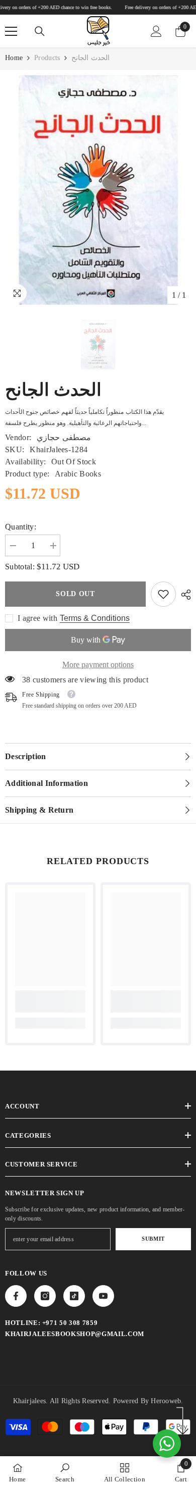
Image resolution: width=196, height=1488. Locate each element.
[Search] (40, 31)
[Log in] (156, 31)
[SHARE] (183, 594)
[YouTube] (103, 1296)
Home (14, 58)
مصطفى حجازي (63, 437)
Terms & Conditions (95, 618)
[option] (98, 190)
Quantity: (20, 526)
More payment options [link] (98, 664)
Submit (153, 1239)
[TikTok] (74, 1296)
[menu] (11, 31)
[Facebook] (16, 1296)
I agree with (37, 618)
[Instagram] (45, 1296)
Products (47, 58)
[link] (163, 594)
